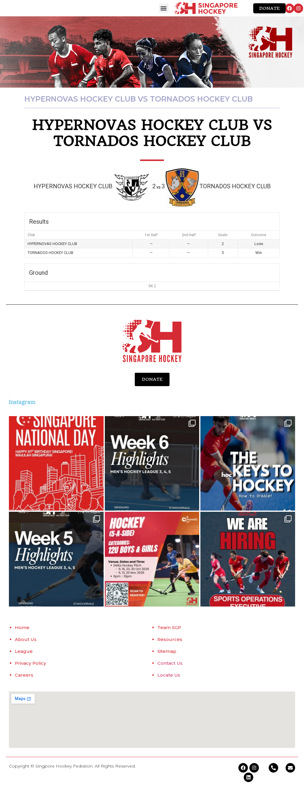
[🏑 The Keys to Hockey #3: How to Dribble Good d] (247, 463)
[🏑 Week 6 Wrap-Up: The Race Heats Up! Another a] (152, 463)
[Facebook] (289, 8)
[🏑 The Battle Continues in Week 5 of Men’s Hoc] (56, 559)
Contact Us (170, 663)
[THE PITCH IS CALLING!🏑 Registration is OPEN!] (152, 559)
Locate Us (168, 675)
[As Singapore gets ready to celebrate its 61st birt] (56, 463)
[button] (164, 8)
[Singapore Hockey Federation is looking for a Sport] (247, 559)
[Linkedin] (248, 777)
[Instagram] (298, 8)
